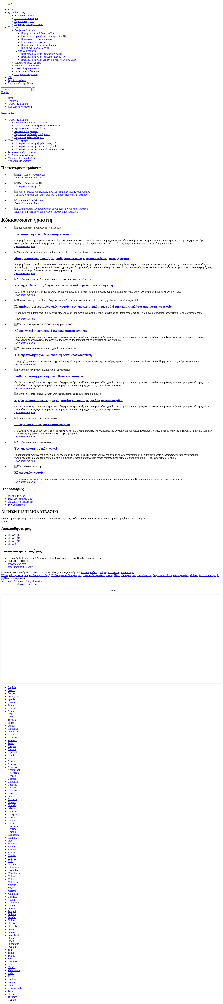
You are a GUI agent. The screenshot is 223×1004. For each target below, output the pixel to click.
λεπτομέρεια (28, 246)
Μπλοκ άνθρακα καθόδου (27, 68)
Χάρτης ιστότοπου (109, 572)
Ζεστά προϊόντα (89, 572)
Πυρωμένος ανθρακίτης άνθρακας (38, 45)
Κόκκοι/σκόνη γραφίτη (33, 42)
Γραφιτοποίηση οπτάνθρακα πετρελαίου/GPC (44, 36)
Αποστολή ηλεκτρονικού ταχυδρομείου (21, 581)
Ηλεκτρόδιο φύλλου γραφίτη (98, 575)
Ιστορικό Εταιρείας (24, 15)
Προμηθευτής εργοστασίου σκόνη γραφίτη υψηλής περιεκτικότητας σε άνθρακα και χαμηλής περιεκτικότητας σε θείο (93, 306)
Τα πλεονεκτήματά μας (26, 18)
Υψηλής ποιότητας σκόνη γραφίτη (37, 448)
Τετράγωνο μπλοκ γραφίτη (28, 62)
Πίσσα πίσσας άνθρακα (26, 71)
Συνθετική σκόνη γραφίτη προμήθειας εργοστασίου (48, 376)
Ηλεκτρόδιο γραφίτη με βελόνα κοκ (132, 575)
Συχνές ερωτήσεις (17, 80)
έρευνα (18, 246)
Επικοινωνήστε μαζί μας (20, 83)
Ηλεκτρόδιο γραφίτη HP (27, 186)
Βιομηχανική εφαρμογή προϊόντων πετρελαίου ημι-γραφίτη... (46, 211)
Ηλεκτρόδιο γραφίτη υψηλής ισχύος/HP (41, 53)
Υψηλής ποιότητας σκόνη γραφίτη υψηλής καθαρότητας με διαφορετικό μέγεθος (68, 400)
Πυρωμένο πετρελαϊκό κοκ (28, 177)
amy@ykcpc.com (17, 564)
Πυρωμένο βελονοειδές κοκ (35, 48)
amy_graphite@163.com (20, 566)
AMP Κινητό (127, 572)
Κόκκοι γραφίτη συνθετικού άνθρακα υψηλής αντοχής (50, 330)
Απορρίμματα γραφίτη (26, 74)
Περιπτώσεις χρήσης (25, 21)
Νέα (10, 77)
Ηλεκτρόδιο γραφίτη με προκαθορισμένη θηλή (25, 575)
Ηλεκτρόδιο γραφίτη (25, 50)
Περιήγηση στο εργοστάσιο (28, 24)
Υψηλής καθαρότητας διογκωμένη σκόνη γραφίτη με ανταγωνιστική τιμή (63, 285)
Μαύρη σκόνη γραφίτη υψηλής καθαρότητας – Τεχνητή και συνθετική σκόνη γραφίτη (71, 258)
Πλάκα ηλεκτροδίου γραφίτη (66, 575)
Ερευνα (5, 521)
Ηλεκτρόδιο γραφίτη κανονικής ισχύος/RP (43, 56)
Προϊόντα (13, 27)
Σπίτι (10, 9)
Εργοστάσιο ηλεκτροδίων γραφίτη (170, 575)
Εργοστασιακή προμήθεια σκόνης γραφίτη (42, 234)
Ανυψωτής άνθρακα (24, 30)
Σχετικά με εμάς (16, 12)
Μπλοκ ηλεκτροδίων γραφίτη (205, 575)
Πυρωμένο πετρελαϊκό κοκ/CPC (38, 33)
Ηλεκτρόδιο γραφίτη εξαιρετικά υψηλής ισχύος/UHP (48, 59)
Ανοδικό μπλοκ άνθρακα (27, 65)
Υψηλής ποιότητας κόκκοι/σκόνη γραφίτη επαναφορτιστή (53, 355)
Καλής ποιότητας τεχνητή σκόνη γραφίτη (42, 424)
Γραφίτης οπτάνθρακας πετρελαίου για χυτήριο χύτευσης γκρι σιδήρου (51, 194)
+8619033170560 (28, 584)
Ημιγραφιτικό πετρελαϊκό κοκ (36, 39)
